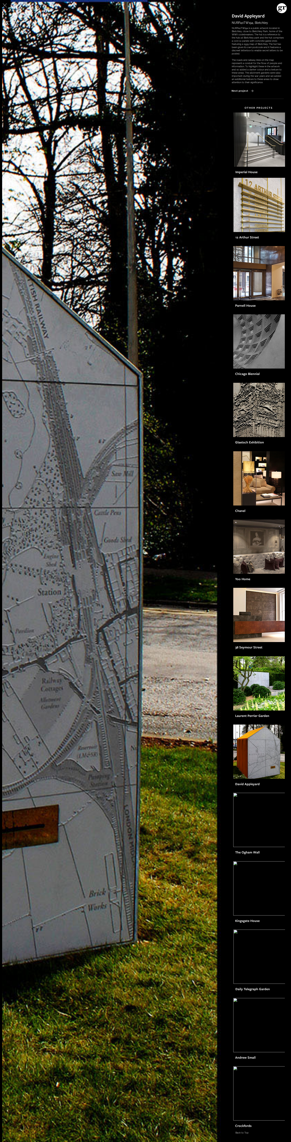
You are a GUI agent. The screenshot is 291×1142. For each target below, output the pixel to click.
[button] (7, 24)
